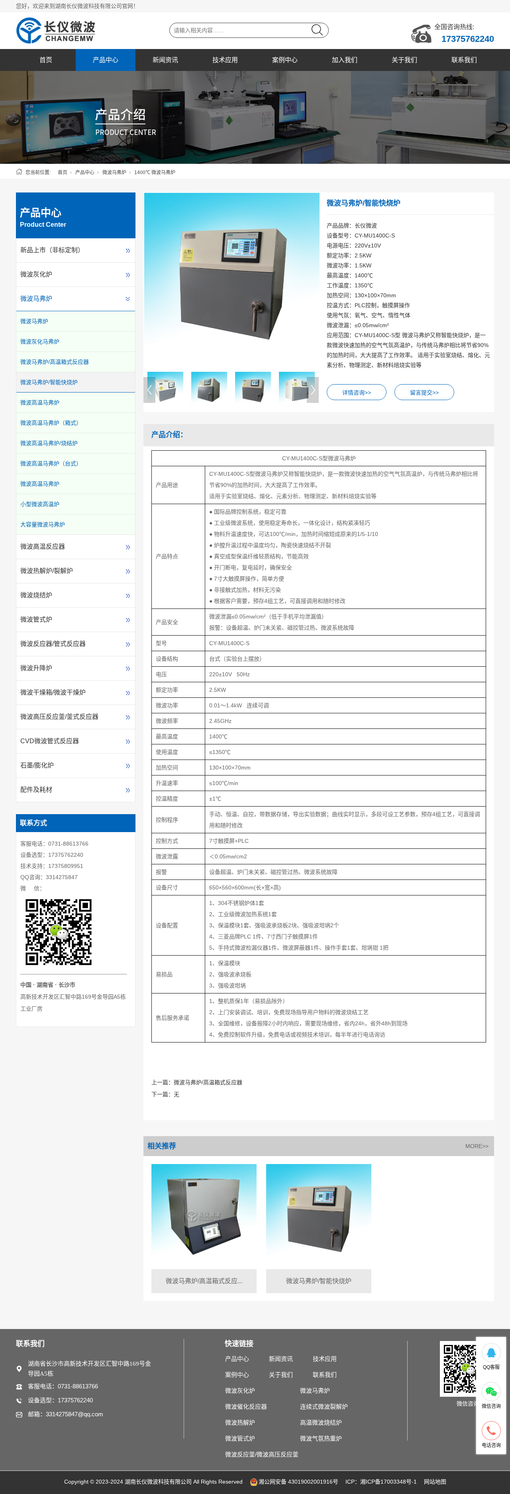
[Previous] (149, 390)
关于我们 (404, 60)
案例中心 (285, 60)
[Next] (313, 390)
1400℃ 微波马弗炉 (154, 172)
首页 (45, 60)
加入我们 (344, 60)
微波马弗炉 (114, 172)
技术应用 (225, 60)
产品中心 (105, 60)
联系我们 (464, 60)
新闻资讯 (165, 60)
